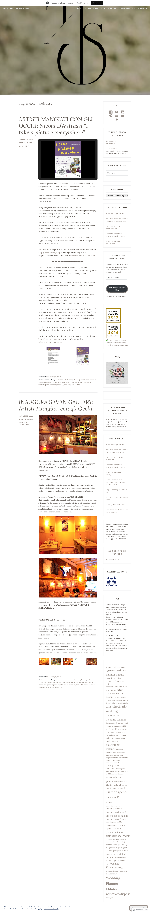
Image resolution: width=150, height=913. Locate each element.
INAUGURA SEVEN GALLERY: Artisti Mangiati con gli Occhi (56, 405)
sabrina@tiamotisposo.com (82, 255)
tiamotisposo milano (115, 819)
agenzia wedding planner (115, 667)
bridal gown (115, 703)
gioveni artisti (116, 726)
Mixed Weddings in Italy (115, 214)
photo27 (119, 771)
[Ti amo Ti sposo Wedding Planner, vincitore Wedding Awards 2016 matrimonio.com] (113, 338)
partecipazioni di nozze (115, 763)
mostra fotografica (45, 382)
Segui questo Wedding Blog (117, 289)
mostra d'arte (118, 749)
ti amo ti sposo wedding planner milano (116, 828)
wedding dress (121, 857)
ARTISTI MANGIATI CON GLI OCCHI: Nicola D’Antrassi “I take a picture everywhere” (56, 126)
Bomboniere (118, 700)
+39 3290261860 (111, 149)
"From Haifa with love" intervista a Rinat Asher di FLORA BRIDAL (115, 482)
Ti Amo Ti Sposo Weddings (16, 8)
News (59, 377)
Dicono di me (110, 8)
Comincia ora (97, 3)
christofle (124, 703)
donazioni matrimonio (114, 723)
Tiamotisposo (43, 385)
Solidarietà (121, 788)
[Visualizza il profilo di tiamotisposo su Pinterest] (111, 116)
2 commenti (24, 146)
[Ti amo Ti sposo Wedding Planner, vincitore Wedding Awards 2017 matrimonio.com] (113, 322)
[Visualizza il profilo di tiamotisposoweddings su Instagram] (122, 112)
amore (122, 681)
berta (114, 697)
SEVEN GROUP (71, 382)
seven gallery (71, 685)
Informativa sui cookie (51, 909)
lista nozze (116, 732)
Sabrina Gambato (27, 143)
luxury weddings (118, 735)
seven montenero (84, 382)
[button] (62, 171)
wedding (115, 845)
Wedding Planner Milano (113, 883)
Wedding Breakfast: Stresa (115, 505)
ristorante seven (72, 682)
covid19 (109, 707)
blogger (109, 700)
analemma (59, 380)
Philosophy (93, 8)
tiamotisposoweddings (119, 835)
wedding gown (112, 860)
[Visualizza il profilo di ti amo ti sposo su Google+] (117, 119)
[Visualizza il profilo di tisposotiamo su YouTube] (122, 116)
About (80, 8)
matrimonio (112, 741)
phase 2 (113, 771)
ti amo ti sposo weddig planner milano (116, 822)
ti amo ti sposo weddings (116, 839)
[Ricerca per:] (117, 173)
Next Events (126, 8)
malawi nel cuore (112, 738)
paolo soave (116, 760)
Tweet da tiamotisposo (114, 560)
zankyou (109, 897)
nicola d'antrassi (59, 382)
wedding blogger (118, 847)
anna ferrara (60, 680)
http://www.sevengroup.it (50, 252)
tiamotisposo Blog (56, 385)
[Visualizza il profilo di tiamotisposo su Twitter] (117, 112)
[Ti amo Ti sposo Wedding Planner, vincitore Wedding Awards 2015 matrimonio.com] (117, 345)
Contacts (142, 8)
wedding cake (111, 854)
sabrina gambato (85, 682)
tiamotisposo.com (113, 806)
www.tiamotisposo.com (121, 894)
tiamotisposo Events (72, 385)
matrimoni (122, 738)
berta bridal (121, 697)
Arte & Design (51, 377)
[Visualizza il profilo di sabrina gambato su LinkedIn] (117, 116)
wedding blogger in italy (117, 851)
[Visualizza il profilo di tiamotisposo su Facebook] (111, 112)
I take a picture (90, 380)
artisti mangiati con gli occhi (74, 380)
